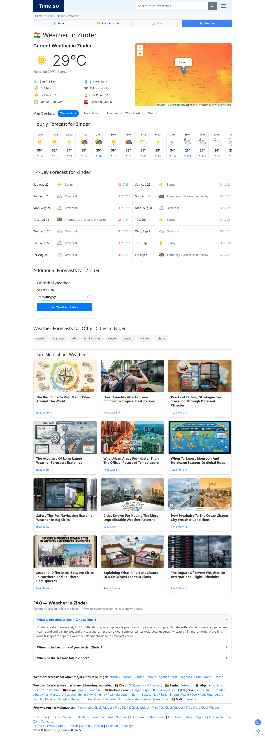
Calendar (112, 726)
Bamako (190, 699)
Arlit (74, 338)
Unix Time (40, 717)
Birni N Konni (92, 338)
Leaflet (162, 104)
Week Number (117, 717)
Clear (150, 113)
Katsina (50, 699)
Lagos (200, 690)
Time (58, 23)
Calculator (83, 717)
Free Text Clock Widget (167, 708)
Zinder (61, 15)
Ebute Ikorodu (129, 699)
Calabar (111, 699)
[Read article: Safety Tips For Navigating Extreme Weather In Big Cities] (65, 494)
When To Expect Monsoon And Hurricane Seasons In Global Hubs (198, 460)
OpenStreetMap (177, 104)
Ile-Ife (75, 699)
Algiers (217, 685)
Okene (145, 699)
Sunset (68, 717)
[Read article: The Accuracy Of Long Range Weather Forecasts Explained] (65, 437)
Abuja (37, 695)
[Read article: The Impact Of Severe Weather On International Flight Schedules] (199, 551)
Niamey (144, 338)
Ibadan (220, 690)
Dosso (112, 338)
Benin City (85, 695)
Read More (44, 412)
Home (39, 15)
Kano (209, 690)
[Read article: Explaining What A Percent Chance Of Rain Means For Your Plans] (132, 551)
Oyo (194, 695)
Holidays (127, 726)
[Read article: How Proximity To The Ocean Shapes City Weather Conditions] (199, 494)
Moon (157, 23)
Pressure (112, 113)
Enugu (174, 695)
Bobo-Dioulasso (164, 690)
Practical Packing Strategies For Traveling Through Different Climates (196, 401)
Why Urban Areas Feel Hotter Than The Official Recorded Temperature (131, 460)
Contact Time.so (92, 726)
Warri (185, 695)
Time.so (49, 6)
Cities (49, 15)
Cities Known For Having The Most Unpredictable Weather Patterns (130, 517)
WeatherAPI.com (222, 104)
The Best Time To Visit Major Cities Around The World (63, 399)
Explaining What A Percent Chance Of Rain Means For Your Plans (130, 574)
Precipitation (91, 113)
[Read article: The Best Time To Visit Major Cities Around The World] (65, 376)
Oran (36, 690)
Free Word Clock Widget (202, 708)
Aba (110, 695)
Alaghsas (58, 338)
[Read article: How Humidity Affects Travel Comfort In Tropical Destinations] (132, 376)
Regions (200, 717)
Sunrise (55, 717)
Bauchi (38, 699)
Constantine (51, 690)
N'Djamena (136, 685)
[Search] (212, 6)
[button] (183, 71)
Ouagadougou (141, 690)
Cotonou (186, 685)
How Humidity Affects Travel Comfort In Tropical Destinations (129, 399)
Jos (156, 695)
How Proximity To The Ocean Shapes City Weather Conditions (200, 517)
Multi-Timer (157, 717)
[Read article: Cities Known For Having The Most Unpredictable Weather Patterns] (132, 494)
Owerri (99, 699)
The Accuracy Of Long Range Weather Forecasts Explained (59, 460)
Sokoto (147, 695)
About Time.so (68, 726)
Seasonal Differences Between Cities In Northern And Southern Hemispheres (65, 576)
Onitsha (99, 695)
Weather (207, 23)
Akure (219, 695)
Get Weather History (65, 307)
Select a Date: (46, 290)
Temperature (68, 113)
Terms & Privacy (44, 726)
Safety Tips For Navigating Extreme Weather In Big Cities (64, 517)
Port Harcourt (53, 695)
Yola (165, 699)
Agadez (40, 338)
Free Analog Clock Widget (94, 708)
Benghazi (95, 690)
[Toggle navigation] (223, 6)
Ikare (156, 699)
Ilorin (135, 695)
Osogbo (63, 699)
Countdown (138, 717)
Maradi (127, 338)
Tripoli (82, 690)
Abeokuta (206, 695)
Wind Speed (132, 113)
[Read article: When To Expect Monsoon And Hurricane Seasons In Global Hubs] (199, 437)
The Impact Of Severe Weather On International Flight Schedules (198, 574)
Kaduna (70, 695)
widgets (46, 708)
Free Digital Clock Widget (132, 708)
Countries (174, 717)
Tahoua (160, 338)
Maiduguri (122, 695)
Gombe (86, 699)
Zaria (164, 695)
